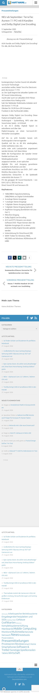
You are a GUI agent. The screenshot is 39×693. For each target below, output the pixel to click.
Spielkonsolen (28, 650)
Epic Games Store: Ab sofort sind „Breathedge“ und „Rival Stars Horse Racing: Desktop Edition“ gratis (19, 366)
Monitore (6, 631)
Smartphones (9, 647)
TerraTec (17, 32)
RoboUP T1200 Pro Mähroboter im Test (23, 451)
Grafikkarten (9, 622)
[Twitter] (31, 318)
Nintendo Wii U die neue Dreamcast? (22, 425)
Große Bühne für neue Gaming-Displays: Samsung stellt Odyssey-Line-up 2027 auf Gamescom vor (16, 353)
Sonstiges (15, 650)
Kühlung (24, 625)
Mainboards (7, 628)
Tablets (5, 653)
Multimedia (18, 631)
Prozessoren (8, 643)
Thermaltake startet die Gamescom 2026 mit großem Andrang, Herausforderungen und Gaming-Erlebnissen (19, 595)
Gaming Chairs (11, 620)
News (15, 634)
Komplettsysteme (10, 625)
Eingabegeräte (9, 616)
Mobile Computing (25, 628)
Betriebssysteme (30, 614)
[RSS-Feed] (35, 318)
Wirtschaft (14, 653)
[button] (10, 258)
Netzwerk (6, 635)
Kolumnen (19, 623)
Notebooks (24, 635)
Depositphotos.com (19, 679)
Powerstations (8, 638)
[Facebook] (27, 318)
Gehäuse (20, 619)
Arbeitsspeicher (15, 613)
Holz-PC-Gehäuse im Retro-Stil (20, 433)
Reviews (19, 643)
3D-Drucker (5, 614)
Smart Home (30, 644)
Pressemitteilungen (10, 11)
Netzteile (29, 632)
